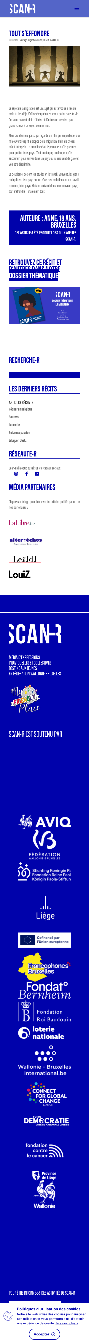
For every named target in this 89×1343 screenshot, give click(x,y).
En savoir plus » (67, 1323)
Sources (14, 417)
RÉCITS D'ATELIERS (51, 39)
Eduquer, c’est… (18, 440)
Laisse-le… (15, 424)
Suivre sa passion (19, 432)
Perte (39, 39)
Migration (32, 39)
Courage (23, 39)
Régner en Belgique (20, 409)
